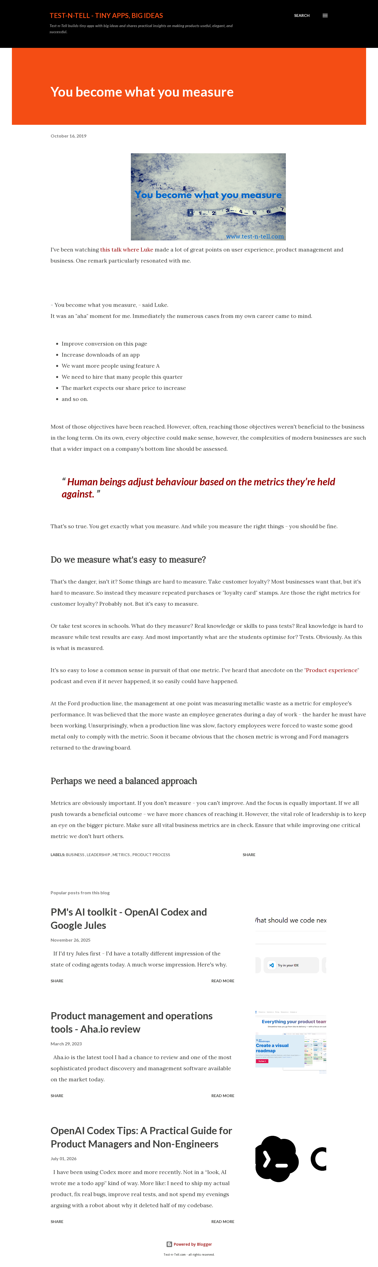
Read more (222, 980)
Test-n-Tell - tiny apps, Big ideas (106, 15)
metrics (122, 854)
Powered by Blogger (192, 1244)
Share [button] (249, 854)
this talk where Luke (126, 249)
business (75, 854)
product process (151, 854)
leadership (99, 854)
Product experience (332, 670)
